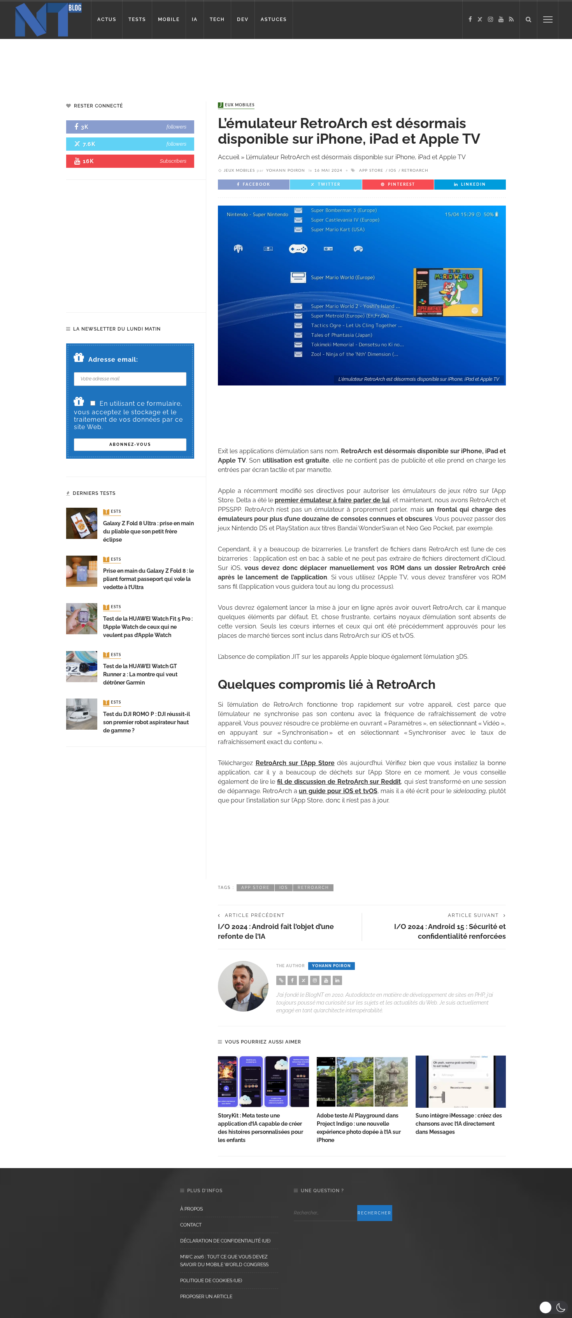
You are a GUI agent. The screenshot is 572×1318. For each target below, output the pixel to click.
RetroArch (415, 170)
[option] (263, 1100)
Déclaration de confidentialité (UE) (225, 1241)
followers (176, 127)
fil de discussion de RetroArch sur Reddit (339, 781)
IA (195, 19)
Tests (113, 512)
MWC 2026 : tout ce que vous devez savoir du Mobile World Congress (224, 1260)
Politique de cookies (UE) (211, 1280)
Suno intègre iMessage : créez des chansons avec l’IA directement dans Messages (459, 1123)
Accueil (228, 157)
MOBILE (169, 19)
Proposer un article (206, 1296)
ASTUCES (274, 19)
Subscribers (173, 161)
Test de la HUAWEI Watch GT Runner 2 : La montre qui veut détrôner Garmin (140, 674)
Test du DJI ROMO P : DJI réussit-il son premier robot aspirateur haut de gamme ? (146, 722)
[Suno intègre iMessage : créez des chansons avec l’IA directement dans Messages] (461, 1082)
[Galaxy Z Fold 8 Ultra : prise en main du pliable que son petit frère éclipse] (81, 523)
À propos (191, 1209)
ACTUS (106, 19)
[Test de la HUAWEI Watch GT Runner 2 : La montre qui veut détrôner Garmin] (81, 666)
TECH (217, 19)
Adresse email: (113, 359)
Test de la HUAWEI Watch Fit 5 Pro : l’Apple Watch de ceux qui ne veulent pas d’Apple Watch (148, 627)
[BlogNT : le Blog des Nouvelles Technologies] (48, 19)
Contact (191, 1225)
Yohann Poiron (285, 170)
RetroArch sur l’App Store (295, 763)
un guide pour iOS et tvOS (338, 791)
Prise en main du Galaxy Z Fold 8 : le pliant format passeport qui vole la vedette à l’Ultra (148, 579)
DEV (243, 19)
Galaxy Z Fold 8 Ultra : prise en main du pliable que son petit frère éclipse (148, 531)
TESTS (137, 19)
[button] (553, 1307)
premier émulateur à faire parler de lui (332, 500)
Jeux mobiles (236, 105)
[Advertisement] (149, 64)
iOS (392, 170)
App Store (371, 170)
